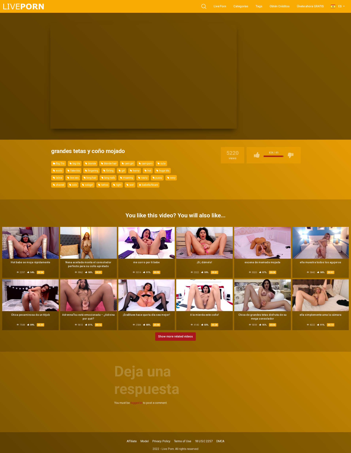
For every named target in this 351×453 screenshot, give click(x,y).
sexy (173, 177)
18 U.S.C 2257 (204, 441)
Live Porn (220, 6)
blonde (92, 163)
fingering (92, 170)
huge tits (164, 170)
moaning (127, 177)
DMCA (220, 441)
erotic (58, 170)
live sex (74, 177)
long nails (109, 177)
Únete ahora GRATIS (310, 6)
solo (74, 184)
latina (58, 177)
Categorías (240, 6)
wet (131, 184)
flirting (110, 170)
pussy (158, 177)
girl (123, 170)
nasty (144, 177)
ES (338, 6)
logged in (136, 403)
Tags (259, 6)
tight (118, 184)
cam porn (146, 163)
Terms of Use (182, 441)
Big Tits (60, 163)
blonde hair (110, 163)
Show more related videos (175, 336)
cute (163, 163)
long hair (91, 177)
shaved (59, 184)
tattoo (104, 184)
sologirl (88, 184)
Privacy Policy (161, 441)
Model (144, 441)
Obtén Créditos (280, 6)
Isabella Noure (149, 184)
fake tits (75, 170)
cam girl (129, 163)
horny (135, 170)
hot (149, 170)
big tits (76, 163)
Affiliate (132, 441)
